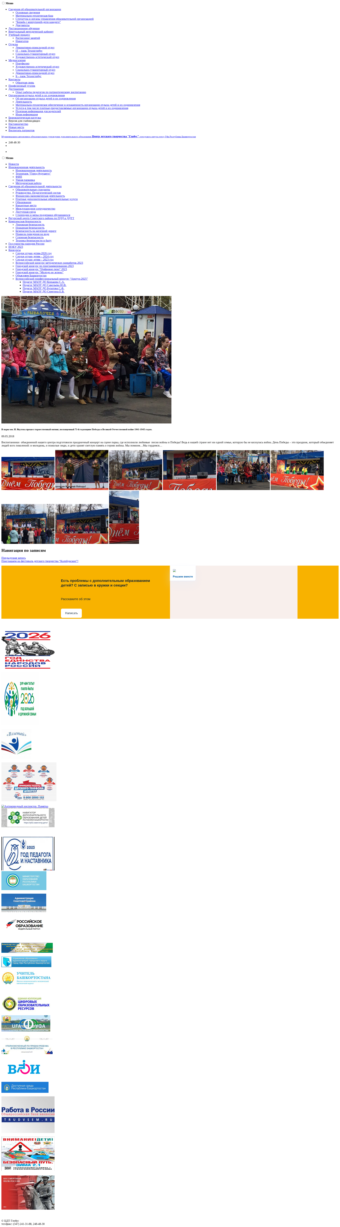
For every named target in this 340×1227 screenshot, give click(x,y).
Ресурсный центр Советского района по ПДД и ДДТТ (41, 218)
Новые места (16, 127)
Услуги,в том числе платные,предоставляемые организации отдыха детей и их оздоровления (72, 108)
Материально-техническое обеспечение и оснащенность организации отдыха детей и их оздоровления (78, 104)
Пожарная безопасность (30, 227)
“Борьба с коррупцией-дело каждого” (38, 22)
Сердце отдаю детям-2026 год (34, 253)
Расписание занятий (28, 37)
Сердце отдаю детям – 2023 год (34, 259)
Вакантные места (26, 205)
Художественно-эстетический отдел (37, 57)
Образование (23, 202)
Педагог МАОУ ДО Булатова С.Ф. (43, 288)
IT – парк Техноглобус (29, 50)
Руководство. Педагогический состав (38, 192)
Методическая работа (28, 183)
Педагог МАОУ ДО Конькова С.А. (44, 281)
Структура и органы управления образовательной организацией (55, 18)
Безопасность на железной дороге (36, 230)
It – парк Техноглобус (28, 76)
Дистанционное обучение (24, 28)
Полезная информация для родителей (38, 111)
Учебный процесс (19, 34)
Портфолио (22, 63)
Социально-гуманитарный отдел (35, 53)
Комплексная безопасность (24, 221)
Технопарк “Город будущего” (33, 173)
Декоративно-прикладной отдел (35, 47)
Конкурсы (14, 250)
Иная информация (27, 114)
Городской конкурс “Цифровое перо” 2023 (41, 269)
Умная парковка (25, 179)
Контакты (14, 79)
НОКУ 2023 (15, 246)
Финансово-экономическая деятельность (40, 195)
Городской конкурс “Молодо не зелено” (40, 272)
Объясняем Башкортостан (31, 275)
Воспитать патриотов (21, 130)
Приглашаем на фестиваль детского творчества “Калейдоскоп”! (39, 561)
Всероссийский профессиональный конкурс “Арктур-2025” (52, 278)
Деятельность (24, 101)
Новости (13, 164)
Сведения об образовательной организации (34, 9)
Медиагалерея (17, 60)
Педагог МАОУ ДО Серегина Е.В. (43, 291)
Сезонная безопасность (30, 237)
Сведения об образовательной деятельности (35, 186)
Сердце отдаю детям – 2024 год (34, 256)
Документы (23, 25)
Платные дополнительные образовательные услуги (47, 199)
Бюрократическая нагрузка (24, 117)
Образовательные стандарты (33, 189)
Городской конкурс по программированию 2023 (45, 265)
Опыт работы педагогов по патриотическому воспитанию (51, 92)
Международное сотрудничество (35, 208)
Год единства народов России (26, 243)
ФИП (19, 176)
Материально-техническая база (34, 15)
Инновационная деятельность (26, 167)
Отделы (13, 44)
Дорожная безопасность (30, 224)
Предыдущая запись (13, 557)
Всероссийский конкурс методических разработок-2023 (49, 262)
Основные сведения (28, 12)
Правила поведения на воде (32, 234)
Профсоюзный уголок (21, 85)
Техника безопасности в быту (34, 240)
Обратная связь (25, 82)
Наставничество (18, 124)
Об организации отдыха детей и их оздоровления (46, 98)
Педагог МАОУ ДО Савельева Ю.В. (44, 285)
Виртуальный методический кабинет (30, 31)
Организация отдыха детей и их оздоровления (36, 95)
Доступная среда (26, 211)
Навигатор (22, 41)
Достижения (16, 88)
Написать (71, 613)
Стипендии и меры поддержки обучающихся (43, 215)
